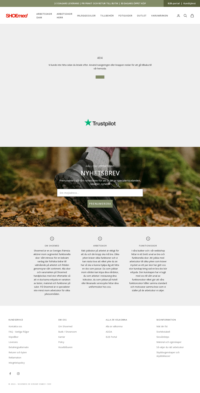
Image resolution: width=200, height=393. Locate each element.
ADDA (109, 331)
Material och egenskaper (168, 342)
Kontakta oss (15, 326)
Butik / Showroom (67, 331)
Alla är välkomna (114, 326)
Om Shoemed (65, 326)
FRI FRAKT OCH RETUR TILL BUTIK (100, 3)
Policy (61, 342)
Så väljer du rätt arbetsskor (170, 347)
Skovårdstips (162, 336)
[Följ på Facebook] (10, 373)
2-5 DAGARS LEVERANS (66, 3)
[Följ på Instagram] (18, 373)
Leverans (13, 342)
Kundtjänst (189, 3)
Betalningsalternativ (19, 347)
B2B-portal (174, 3)
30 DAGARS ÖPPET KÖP (133, 3)
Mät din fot (162, 326)
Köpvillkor (13, 336)
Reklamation (15, 357)
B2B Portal (111, 336)
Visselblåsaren (65, 347)
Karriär (61, 336)
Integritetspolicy (17, 362)
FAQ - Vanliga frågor (19, 331)
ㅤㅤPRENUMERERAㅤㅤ (100, 203)
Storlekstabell (163, 331)
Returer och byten (18, 352)
